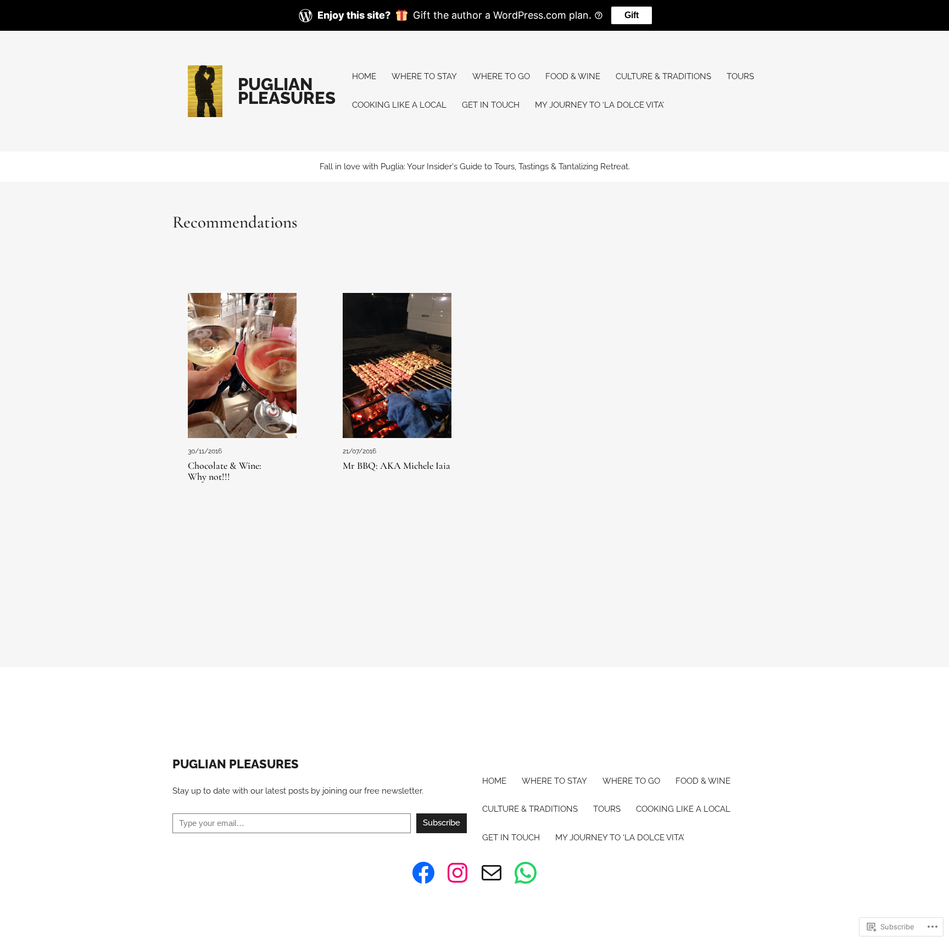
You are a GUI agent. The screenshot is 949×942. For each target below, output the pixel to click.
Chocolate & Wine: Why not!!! (224, 472)
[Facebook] (423, 873)
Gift (631, 15)
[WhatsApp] (525, 873)
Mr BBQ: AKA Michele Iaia (396, 466)
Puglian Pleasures (287, 91)
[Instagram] (457, 873)
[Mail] (491, 873)
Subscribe (441, 823)
